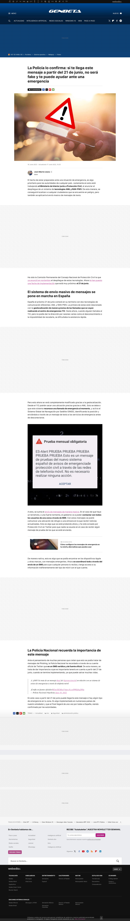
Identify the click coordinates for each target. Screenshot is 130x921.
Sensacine (45, 878)
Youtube (83, 851)
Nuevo (116, 13)
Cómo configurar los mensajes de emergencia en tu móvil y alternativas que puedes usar (80, 545)
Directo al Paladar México (64, 903)
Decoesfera (95, 881)
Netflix (11, 847)
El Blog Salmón (113, 878)
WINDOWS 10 (70, 21)
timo (49, 843)
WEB (80, 21)
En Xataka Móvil (67, 542)
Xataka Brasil (13, 905)
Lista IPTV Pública (99, 822)
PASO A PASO (89, 21)
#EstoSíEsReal (58, 689)
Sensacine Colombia (45, 906)
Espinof (44, 881)
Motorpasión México (79, 903)
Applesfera (12, 884)
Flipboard (113, 21)
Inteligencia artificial (54, 835)
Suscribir (100, 835)
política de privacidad (94, 839)
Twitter (109, 21)
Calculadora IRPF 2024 (83, 822)
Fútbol (59, 54)
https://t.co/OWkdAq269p (74, 689)
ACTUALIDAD (19, 21)
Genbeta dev (52, 839)
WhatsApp (31, 847)
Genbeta (65, 11)
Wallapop (51, 54)
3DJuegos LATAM (31, 902)
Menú (13, 13)
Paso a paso (13, 835)
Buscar (118, 861)
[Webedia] (14, 868)
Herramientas (13, 839)
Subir (116, 869)
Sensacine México (48, 902)
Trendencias (96, 878)
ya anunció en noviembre (39, 280)
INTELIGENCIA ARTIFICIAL (37, 21)
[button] (43, 172)
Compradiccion (96, 884)
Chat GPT (26, 822)
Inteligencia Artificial (54, 847)
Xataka (11, 878)
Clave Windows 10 (48, 822)
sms (47, 713)
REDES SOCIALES (56, 21)
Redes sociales (14, 843)
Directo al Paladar (64, 878)
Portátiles (28, 54)
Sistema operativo (39, 54)
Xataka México (13, 902)
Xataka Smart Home (15, 887)
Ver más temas (15, 852)
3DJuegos (28, 878)
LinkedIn (100, 851)
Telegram (120, 21)
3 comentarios (35, 89)
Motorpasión (79, 878)
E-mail (53, 89)
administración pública (70, 713)
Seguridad (56, 713)
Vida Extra (28, 881)
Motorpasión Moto (81, 881)
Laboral (30, 843)
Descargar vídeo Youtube (65, 822)
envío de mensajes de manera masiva (62, 512)
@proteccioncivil (69, 680)
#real (59, 680)
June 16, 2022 (61, 692)
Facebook (117, 21)
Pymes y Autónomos (112, 882)
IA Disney (35, 822)
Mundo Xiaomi (13, 890)
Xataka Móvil (13, 881)
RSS (91, 851)
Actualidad (39, 713)
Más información (80, 919)
